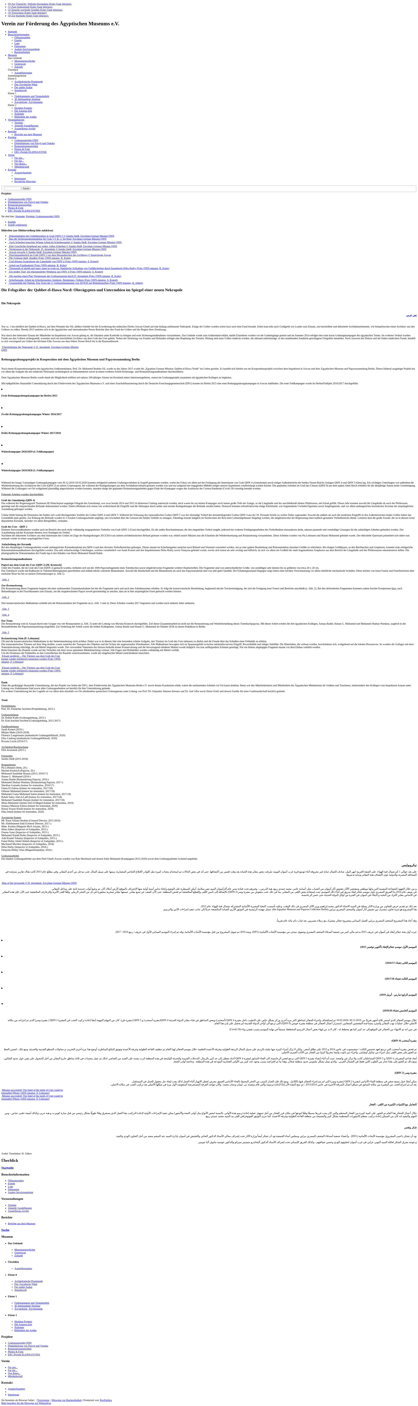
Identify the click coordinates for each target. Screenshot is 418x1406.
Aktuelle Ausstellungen (26, 125)
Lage (17, 43)
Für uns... (19, 158)
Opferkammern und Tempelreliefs (31, 96)
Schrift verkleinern (17, 224)
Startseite (20, 216)
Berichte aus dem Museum (28, 134)
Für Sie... (19, 160)
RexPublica (106, 1400)
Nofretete (19, 113)
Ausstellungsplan (23, 72)
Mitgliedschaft (21, 166)
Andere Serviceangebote (27, 49)
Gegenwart (20, 64)
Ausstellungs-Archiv (25, 128)
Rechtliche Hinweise (25, 181)
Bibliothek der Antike (25, 116)
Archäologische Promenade (28, 81)
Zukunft (18, 66)
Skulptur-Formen (23, 108)
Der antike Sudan (23, 87)
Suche (5, 1230)
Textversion (43, 1400)
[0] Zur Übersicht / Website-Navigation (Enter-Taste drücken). (40, 4)
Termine (18, 122)
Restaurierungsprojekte (26, 146)
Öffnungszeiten (22, 37)
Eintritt (17, 40)
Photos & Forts (22, 149)
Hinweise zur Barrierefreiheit (67, 1400)
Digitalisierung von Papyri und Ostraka (34, 143)
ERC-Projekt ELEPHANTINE (30, 152)
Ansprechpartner (23, 172)
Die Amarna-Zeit (23, 111)
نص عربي (411, 315)
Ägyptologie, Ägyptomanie (28, 102)
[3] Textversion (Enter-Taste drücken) (27, 12)
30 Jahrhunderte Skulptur (27, 99)
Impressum (20, 178)
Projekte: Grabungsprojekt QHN (43, 216)
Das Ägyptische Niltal (25, 84)
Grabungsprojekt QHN (26, 140)
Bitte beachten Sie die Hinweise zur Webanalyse (26, 1403)
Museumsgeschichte (24, 61)
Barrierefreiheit (22, 52)
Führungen (20, 46)
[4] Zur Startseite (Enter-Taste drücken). (28, 15)
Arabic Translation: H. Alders (209, 1082)
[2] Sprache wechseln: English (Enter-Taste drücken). (35, 9)
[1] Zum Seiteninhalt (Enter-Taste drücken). (30, 7)
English (12, 222)
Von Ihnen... (20, 163)
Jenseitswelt (20, 90)
